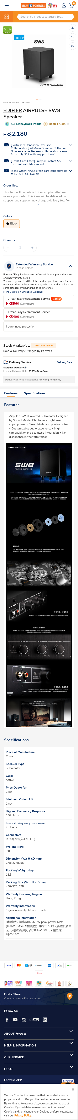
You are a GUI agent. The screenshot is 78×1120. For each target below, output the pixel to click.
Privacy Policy (22, 1116)
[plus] (32, 248)
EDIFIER (12, 110)
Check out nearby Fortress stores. (22, 998)
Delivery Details (66, 362)
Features (11, 393)
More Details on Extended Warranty (23, 291)
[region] (39, 1102)
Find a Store (12, 994)
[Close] (73, 1089)
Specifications (35, 393)
